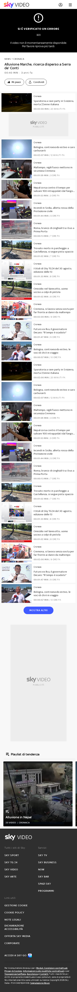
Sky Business (47, 862)
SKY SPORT (11, 855)
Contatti (44, 974)
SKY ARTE (10, 876)
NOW (41, 869)
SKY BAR (43, 876)
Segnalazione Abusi (40, 983)
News (7, 59)
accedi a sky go (15, 955)
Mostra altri (38, 610)
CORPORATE (12, 943)
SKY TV (42, 855)
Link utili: (10, 898)
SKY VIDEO (11, 869)
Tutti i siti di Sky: (15, 847)
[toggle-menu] (70, 5)
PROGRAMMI (46, 890)
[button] (14, 82)
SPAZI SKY (44, 883)
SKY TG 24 (11, 862)
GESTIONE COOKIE (16, 905)
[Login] (60, 5)
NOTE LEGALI (12, 919)
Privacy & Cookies (13, 971)
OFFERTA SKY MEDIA (17, 936)
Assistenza (32, 974)
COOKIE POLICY (14, 912)
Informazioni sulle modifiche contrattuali (43, 971)
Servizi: (42, 847)
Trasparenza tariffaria (15, 974)
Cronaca (18, 59)
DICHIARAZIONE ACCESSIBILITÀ (14, 927)
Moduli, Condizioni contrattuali (51, 968)
